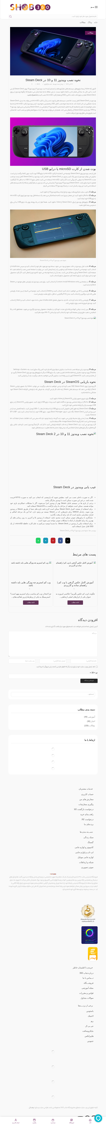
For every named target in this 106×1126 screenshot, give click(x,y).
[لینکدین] (45, 540)
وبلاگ (90, 22)
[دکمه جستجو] (10, 16)
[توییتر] (67, 540)
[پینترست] (53, 540)
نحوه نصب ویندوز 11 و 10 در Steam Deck (74, 530)
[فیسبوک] (60, 540)
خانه (95, 22)
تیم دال (31, 1107)
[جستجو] (13, 694)
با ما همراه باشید (33, 95)
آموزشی (91, 717)
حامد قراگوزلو (48, 84)
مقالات (82, 22)
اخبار (93, 721)
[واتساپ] (39, 540)
